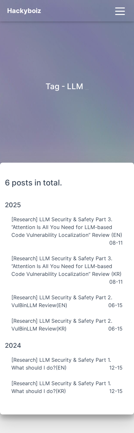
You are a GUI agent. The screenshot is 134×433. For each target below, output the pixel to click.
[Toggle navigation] (120, 10)
